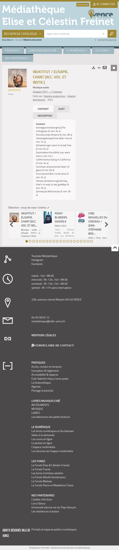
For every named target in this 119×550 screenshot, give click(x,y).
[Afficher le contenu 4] (37, 241)
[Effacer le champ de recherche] (104, 34)
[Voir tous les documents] (48, 208)
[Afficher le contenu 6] (43, 241)
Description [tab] (45, 115)
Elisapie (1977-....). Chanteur (47, 91)
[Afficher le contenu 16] (78, 241)
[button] (17, 77)
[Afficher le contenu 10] (57, 241)
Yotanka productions (54, 96)
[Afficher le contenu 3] (33, 241)
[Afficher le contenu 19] (88, 241)
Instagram (37, 260)
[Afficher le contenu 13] (67, 241)
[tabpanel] (54, 159)
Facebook (37, 264)
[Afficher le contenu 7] (47, 241)
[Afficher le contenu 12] (64, 241)
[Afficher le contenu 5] (40, 241)
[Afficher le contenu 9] (54, 241)
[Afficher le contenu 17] (81, 241)
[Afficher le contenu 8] (50, 241)
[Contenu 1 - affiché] (26, 241)
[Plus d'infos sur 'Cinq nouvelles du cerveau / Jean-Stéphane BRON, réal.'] (81, 217)
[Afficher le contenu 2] (30, 241)
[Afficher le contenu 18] (84, 241)
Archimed (45, 547)
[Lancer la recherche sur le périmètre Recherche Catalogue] (112, 34)
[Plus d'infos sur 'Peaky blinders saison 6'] (47, 217)
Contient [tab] (43, 109)
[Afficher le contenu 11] (61, 241)
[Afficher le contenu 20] (91, 241)
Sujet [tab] (61, 109)
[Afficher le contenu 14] (71, 241)
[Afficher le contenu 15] (74, 241)
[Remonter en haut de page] (114, 248)
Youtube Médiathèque (44, 256)
